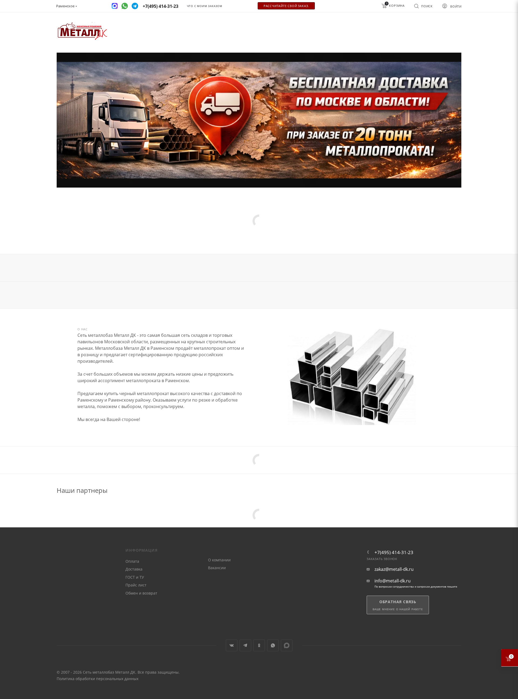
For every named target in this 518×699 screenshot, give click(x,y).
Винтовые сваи (296, 235)
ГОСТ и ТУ (134, 577)
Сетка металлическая (208, 235)
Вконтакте (231, 645)
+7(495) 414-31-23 (393, 552)
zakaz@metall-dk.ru (394, 569)
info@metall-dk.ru (392, 581)
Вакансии (217, 567)
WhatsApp (273, 645)
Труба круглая (135, 235)
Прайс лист (135, 585)
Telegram (245, 645)
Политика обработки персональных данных (97, 678)
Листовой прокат (168, 235)
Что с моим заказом (204, 6)
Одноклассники (259, 645)
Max (286, 645)
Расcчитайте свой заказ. (286, 6)
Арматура (69, 235)
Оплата (132, 561)
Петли (324, 235)
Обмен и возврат (141, 593)
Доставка (133, 569)
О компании (219, 559)
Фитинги (269, 235)
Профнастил (244, 235)
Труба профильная (101, 235)
